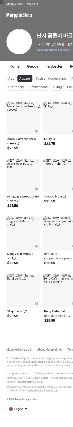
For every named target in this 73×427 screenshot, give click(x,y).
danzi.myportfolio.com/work (53, 49)
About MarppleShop (49, 349)
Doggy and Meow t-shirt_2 (20, 256)
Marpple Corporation (19, 349)
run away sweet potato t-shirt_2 (23, 199)
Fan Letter (54, 66)
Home (15, 66)
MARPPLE (33, 4)
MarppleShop (14, 4)
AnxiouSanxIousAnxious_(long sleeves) (23, 141)
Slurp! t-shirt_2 (17, 311)
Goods (32, 66)
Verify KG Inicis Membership (42, 390)
